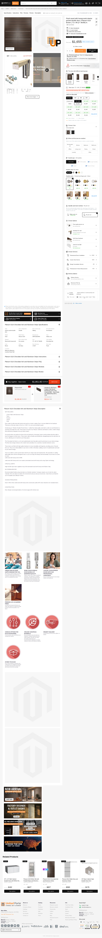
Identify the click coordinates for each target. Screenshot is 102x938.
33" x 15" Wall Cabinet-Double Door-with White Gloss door (12, 879)
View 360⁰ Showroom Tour (7, 914)
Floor (39, 915)
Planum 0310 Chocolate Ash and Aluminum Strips (50, 879)
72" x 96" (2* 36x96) (37, 341)
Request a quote (54, 905)
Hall (13, 352)
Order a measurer (89, 92)
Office (70, 149)
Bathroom (7, 350)
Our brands (25, 913)
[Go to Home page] (6, 3)
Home (2, 8)
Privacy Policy (68, 915)
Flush (47, 345)
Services (25, 911)
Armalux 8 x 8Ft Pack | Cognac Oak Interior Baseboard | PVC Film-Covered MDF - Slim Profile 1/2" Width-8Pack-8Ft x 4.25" (51, 391)
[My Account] (89, 3)
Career (67, 913)
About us (25, 905)
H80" (75, 97)
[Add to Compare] (96, 22)
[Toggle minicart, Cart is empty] (99, 3)
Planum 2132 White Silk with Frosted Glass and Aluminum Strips (31, 879)
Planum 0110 (18, 387)
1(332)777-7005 (65, 4)
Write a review (78, 46)
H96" (87, 97)
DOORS (7, 8)
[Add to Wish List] (96, 19)
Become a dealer (54, 907)
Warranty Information (70, 917)
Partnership (52, 909)
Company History (27, 907)
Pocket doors (21, 8)
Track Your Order (69, 905)
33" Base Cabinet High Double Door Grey (88, 879)
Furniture (40, 907)
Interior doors (13, 8)
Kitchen (78, 145)
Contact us (25, 915)
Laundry (7, 352)
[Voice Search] (51, 3)
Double (20, 330)
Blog (51, 915)
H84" (81, 97)
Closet (11, 352)
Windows (40, 913)
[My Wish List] (96, 3)
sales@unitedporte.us (79, 4)
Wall (39, 911)
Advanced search (54, 917)
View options (12, 891)
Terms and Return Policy (71, 919)
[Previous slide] (98, 79)
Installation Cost (69, 907)
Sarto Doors (87, 65)
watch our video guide (71, 94)
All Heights (69, 97)
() (74, 46)
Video (51, 913)
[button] (18, 314)
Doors (39, 905)
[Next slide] (98, 77)
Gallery (51, 911)
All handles (71, 161)
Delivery (67, 911)
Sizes (66, 909)
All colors (69, 172)
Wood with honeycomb (10, 341)
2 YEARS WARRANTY (71, 293)
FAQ (51, 919)
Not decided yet (70, 145)
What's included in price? (88, 41)
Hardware (40, 909)
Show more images (31, 96)
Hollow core (49, 336)
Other (90, 152)
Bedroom (12, 350)
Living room (78, 149)
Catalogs (25, 909)
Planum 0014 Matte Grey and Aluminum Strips (70, 879)
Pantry (86, 149)
